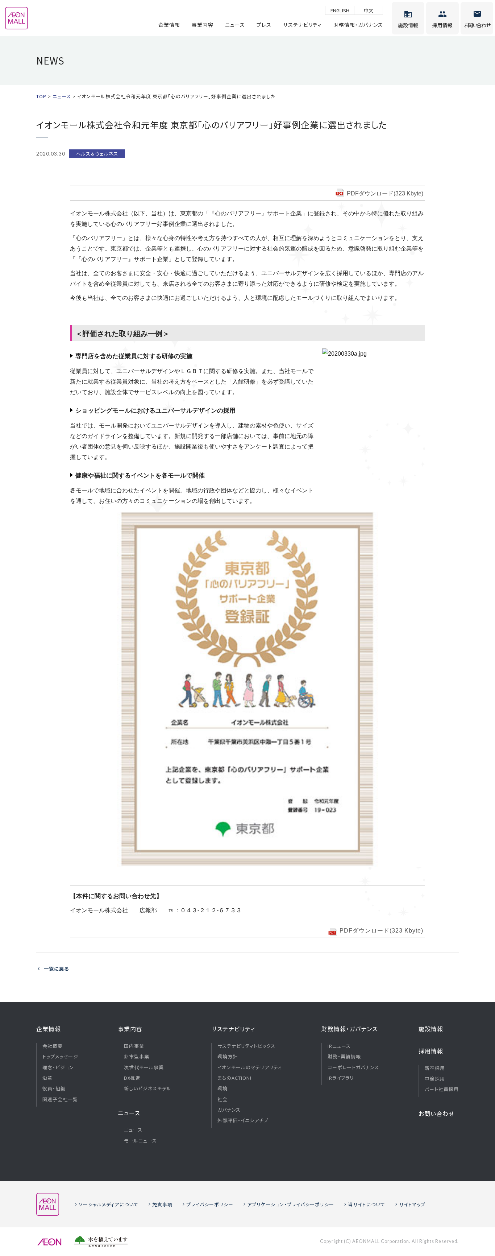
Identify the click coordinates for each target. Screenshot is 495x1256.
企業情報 (169, 24)
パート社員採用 (442, 1089)
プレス (264, 24)
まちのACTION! (234, 1078)
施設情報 (431, 1028)
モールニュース (140, 1140)
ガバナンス (229, 1110)
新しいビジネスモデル (147, 1088)
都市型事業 (136, 1056)
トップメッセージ (60, 1056)
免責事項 (162, 1204)
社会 (222, 1099)
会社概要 (52, 1046)
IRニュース (339, 1046)
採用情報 (431, 1050)
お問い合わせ (436, 1113)
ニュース (235, 24)
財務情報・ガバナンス (358, 24)
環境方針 (227, 1056)
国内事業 (134, 1046)
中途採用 (435, 1078)
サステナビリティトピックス (246, 1046)
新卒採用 (435, 1068)
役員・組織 (54, 1088)
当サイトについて (366, 1204)
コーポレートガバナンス (353, 1067)
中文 (368, 10)
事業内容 (202, 24)
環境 (222, 1088)
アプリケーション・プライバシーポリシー (290, 1204)
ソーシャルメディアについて (108, 1204)
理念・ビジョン (58, 1067)
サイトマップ (412, 1204)
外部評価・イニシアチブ (242, 1120)
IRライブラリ (341, 1078)
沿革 (47, 1078)
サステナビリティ (302, 24)
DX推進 (132, 1078)
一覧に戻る (56, 968)
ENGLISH (339, 10)
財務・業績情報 (344, 1056)
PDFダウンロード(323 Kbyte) (385, 193)
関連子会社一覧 (60, 1099)
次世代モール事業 (144, 1067)
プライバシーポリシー (209, 1204)
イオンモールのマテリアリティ (249, 1067)
